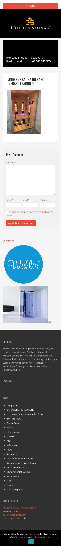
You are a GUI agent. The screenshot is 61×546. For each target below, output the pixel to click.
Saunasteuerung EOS (17, 467)
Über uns (11, 485)
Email (26, 200)
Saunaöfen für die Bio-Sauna (20, 458)
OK (31, 541)
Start (9, 480)
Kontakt (10, 436)
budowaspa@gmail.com (14, 514)
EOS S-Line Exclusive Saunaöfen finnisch (26, 414)
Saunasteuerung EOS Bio (18, 471)
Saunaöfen (12, 454)
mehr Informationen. (41, 537)
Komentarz (11, 162)
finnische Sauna (14, 418)
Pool (9, 440)
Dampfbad (12, 405)
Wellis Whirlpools (15, 489)
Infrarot (10, 427)
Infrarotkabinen (14, 432)
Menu (32, 5)
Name (9, 200)
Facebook (8, 380)
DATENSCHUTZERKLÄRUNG (20, 409)
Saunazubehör (13, 476)
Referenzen (12, 445)
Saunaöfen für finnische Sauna (21, 463)
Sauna (9, 449)
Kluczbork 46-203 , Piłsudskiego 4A (19, 507)
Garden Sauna (13, 423)
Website (43, 200)
